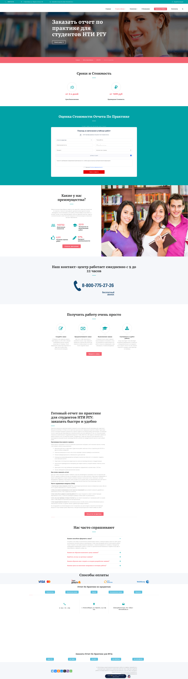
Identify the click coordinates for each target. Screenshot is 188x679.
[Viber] (67, 671)
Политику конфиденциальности (96, 167)
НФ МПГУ (94, 659)
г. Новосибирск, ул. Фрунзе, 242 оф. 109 (33, 2)
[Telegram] (52, 671)
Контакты (174, 9)
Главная (108, 9)
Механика (138, 592)
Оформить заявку (94, 354)
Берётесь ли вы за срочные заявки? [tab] (80, 557)
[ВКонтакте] (55, 671)
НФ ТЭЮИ (72, 659)
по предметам (104, 587)
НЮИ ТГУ (50, 659)
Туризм (94, 592)
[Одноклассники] (58, 671)
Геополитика (50, 592)
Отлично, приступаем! (72, 246)
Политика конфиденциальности (129, 673)
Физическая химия (72, 592)
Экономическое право (116, 592)
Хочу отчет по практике (94, 514)
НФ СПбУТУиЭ (116, 659)
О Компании (146, 9)
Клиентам (133, 9)
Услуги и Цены (119, 9)
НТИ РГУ (98, 60)
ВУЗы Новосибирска (88, 60)
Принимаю (94, 167)
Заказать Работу (160, 9)
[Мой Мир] (61, 671)
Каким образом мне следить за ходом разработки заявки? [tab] (88, 561)
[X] (64, 671)
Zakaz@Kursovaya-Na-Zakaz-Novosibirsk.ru (62, 2)
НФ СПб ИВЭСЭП (138, 659)
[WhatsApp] (71, 671)
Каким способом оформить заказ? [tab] (79, 538)
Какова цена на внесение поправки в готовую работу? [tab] (86, 565)
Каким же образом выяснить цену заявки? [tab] (82, 552)
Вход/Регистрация (178, 2)
